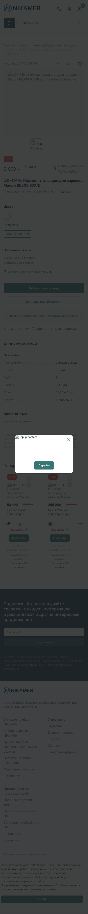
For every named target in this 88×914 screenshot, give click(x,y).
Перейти (44, 465)
